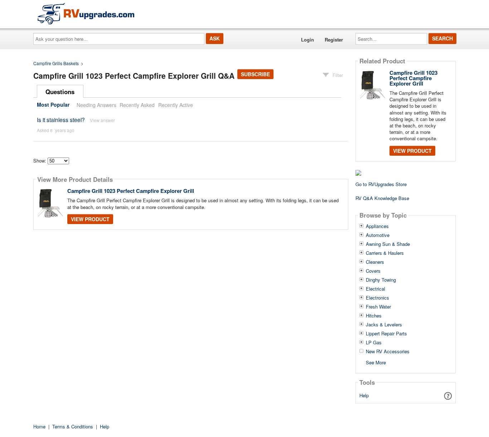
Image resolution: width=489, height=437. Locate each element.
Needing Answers (96, 104)
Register (334, 39)
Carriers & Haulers (385, 253)
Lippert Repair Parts (386, 333)
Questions (59, 91)
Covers (373, 270)
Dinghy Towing (381, 279)
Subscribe (255, 74)
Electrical (375, 288)
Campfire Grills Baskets (56, 63)
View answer (102, 120)
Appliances (377, 226)
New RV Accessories (388, 351)
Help (364, 395)
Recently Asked (137, 104)
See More (376, 362)
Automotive (377, 235)
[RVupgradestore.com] (86, 13)
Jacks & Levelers (384, 324)
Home (39, 426)
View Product (90, 219)
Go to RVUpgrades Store (381, 184)
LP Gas (374, 342)
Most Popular (53, 104)
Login (307, 39)
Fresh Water (378, 306)
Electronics (377, 297)
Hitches (374, 315)
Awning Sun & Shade (388, 244)
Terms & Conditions (72, 426)
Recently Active (175, 104)
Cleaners (375, 261)
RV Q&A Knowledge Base (382, 198)
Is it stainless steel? (61, 119)
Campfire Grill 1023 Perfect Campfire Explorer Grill (130, 191)
